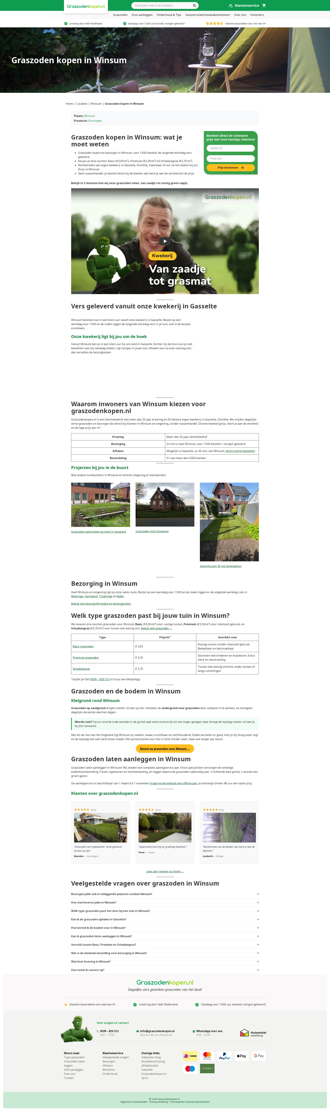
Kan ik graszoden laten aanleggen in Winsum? (165, 936)
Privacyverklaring (158, 1101)
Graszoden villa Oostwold (152, 531)
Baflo (120, 596)
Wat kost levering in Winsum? (165, 961)
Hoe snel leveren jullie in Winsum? (165, 902)
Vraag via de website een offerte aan (173, 783)
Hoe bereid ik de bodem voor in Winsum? (165, 928)
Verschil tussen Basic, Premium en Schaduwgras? (165, 945)
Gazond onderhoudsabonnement (207, 15)
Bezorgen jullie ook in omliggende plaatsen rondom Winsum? (165, 894)
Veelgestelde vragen (116, 1057)
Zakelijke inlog (151, 1057)
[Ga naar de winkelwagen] (264, 5)
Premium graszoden (86, 657)
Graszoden (120, 15)
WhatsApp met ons (209, 1031)
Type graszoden (74, 1057)
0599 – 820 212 (99, 679)
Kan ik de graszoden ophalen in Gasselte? (165, 919)
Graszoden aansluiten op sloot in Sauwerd (98, 532)
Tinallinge (105, 596)
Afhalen (108, 1065)
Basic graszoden (83, 646)
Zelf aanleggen (73, 1070)
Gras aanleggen (142, 15)
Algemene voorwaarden (133, 1101)
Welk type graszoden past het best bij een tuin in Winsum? (165, 911)
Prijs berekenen (228, 167)
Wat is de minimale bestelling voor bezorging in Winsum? (165, 953)
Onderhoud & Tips (169, 15)
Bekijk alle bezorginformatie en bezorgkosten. (101, 604)
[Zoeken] (194, 5)
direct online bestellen (240, 451)
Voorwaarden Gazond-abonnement (190, 1101)
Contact (69, 1078)
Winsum (96, 104)
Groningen (95, 121)
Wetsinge (77, 596)
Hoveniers (257, 15)
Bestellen (109, 1070)
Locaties (82, 104)
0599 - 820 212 (109, 1031)
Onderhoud (110, 1074)
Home (69, 104)
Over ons (240, 15)
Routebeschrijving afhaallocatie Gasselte (153, 1065)
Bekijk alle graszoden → (156, 628)
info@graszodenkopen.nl (157, 1031)
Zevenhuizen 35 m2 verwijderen (220, 566)
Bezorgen (109, 1061)
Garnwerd (91, 596)
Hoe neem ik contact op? (165, 970)
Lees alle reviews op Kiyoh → (165, 871)
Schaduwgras (81, 669)
